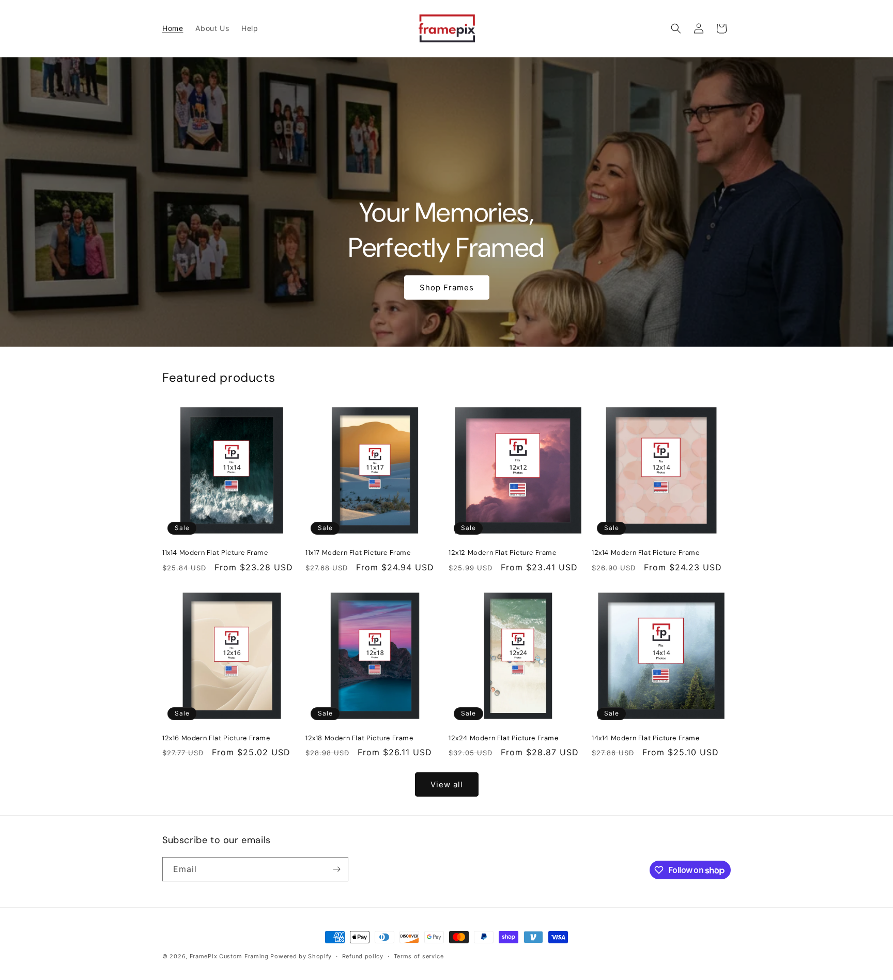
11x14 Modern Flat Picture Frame (215, 553)
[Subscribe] (336, 869)
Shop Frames (447, 287)
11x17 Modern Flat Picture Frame (358, 553)
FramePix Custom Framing (229, 956)
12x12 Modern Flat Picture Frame (503, 553)
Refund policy (362, 956)
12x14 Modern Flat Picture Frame (646, 553)
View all (446, 784)
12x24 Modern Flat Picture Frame (504, 738)
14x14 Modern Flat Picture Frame (646, 738)
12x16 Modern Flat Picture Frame (216, 738)
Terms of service (419, 956)
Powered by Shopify (301, 956)
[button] (676, 28)
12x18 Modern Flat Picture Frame (359, 738)
